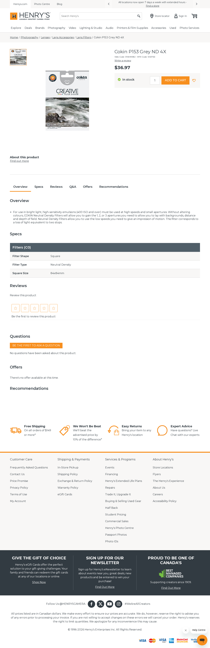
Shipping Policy (68, 474)
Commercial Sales (116, 521)
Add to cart (175, 80)
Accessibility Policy (165, 501)
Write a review (123, 60)
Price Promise (19, 481)
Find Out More (105, 587)
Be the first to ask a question (36, 345)
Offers (87, 187)
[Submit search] (139, 16)
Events (109, 467)
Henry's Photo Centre (119, 528)
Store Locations (163, 467)
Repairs (110, 487)
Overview (20, 187)
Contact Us (17, 474)
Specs (38, 187)
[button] (108, 4)
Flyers (157, 474)
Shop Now (39, 582)
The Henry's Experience (168, 481)
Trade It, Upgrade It (118, 494)
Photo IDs (111, 541)
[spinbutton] (155, 80)
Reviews (56, 187)
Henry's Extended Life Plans (123, 481)
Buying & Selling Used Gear (123, 501)
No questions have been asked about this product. (43, 353)
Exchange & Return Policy (75, 481)
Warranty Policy (68, 487)
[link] (16, 431)
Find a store (152, 5)
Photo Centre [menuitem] (42, 4)
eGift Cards (65, 494)
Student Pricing (115, 514)
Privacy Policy (19, 487)
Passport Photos (116, 534)
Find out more (19, 161)
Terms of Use (18, 494)
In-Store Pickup (68, 467)
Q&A (72, 187)
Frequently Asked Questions (29, 467)
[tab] (18, 57)
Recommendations (113, 187)
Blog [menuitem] (59, 4)
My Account (18, 501)
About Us (159, 487)
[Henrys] (30, 16)
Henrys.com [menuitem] (20, 4)
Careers (158, 494)
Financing (111, 474)
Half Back (111, 507)
